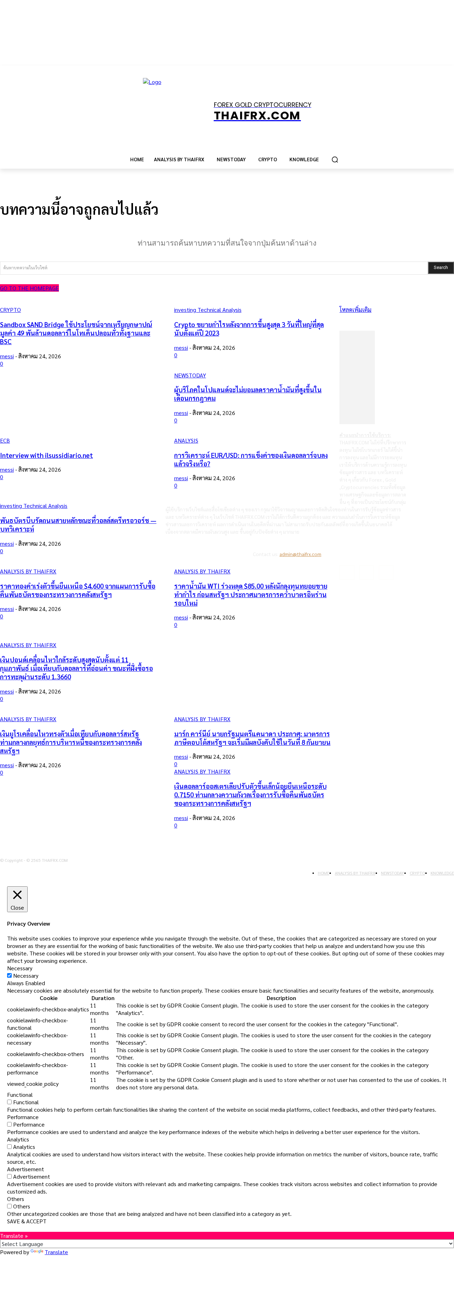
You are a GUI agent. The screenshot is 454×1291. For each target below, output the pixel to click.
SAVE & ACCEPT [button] (26, 1221)
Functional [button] (20, 1094)
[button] (334, 159)
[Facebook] (346, 572)
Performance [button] (23, 1117)
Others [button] (15, 1198)
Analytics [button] (18, 1139)
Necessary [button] (19, 968)
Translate (56, 1252)
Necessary (25, 975)
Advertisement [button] (25, 1169)
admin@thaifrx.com (300, 554)
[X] (386, 572)
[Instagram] (366, 572)
